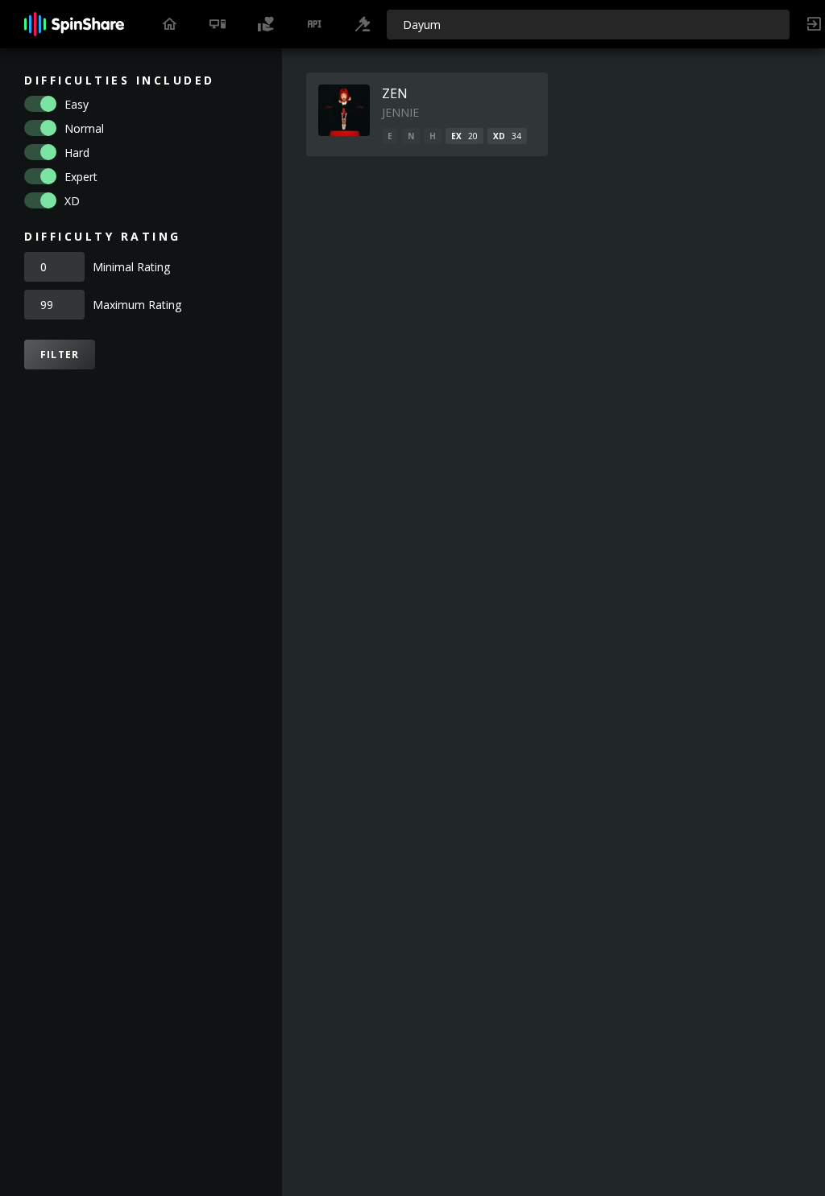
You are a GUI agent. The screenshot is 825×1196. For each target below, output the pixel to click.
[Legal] (362, 24)
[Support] (266, 24)
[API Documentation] (314, 24)
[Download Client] (217, 24)
